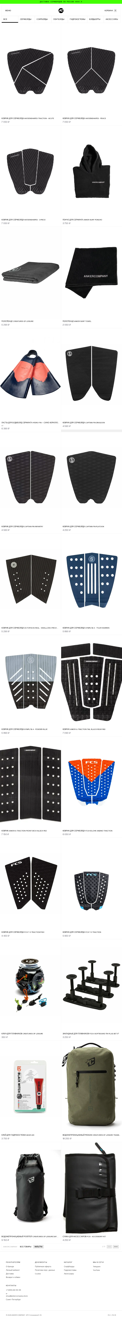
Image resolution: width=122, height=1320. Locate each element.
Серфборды (69, 1267)
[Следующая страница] (116, 1246)
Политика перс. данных (45, 1270)
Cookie (38, 1274)
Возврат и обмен (13, 1277)
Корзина (110, 11)
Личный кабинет (13, 1270)
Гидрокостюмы (70, 1270)
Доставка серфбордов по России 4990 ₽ (61, 2)
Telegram (97, 1267)
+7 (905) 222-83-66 (13, 1290)
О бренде (10, 1267)
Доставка (10, 1274)
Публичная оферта (43, 1267)
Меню (8, 11)
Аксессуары (69, 1274)
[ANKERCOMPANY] (61, 10)
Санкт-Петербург (13, 1300)
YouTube (96, 1270)
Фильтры (38, 1247)
